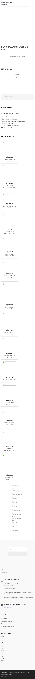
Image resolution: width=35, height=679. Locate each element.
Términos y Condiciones (8, 624)
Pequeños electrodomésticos (17, 56)
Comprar (17, 83)
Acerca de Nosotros (6, 621)
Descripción (9, 97)
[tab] (9, 97)
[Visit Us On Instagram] (17, 657)
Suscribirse (17, 554)
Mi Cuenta (4, 618)
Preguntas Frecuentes (7, 626)
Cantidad (17, 74)
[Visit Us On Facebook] (17, 643)
